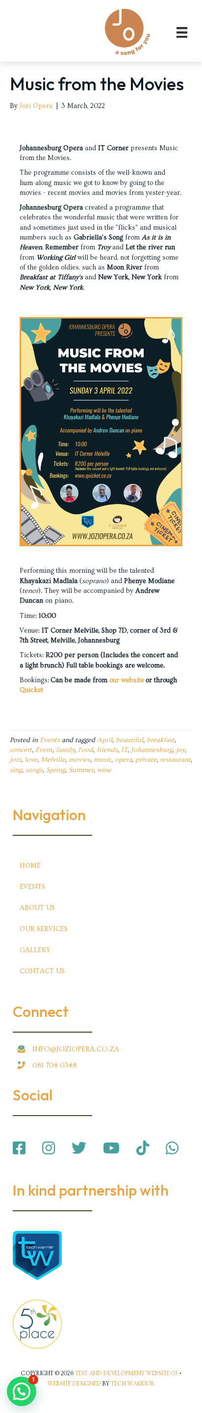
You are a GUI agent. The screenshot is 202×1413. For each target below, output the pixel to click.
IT (124, 750)
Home (30, 866)
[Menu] (182, 32)
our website (126, 680)
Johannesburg (152, 750)
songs (34, 770)
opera (123, 760)
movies (79, 760)
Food (85, 750)
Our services (44, 929)
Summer (81, 770)
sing (16, 770)
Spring (55, 770)
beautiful (129, 740)
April (104, 740)
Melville (53, 760)
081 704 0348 (54, 1065)
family (65, 750)
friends (107, 750)
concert (21, 750)
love (31, 760)
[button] (21, 1391)
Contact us (42, 971)
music (102, 760)
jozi (15, 760)
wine (104, 770)
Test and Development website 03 (126, 1373)
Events (50, 740)
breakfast (161, 740)
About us (37, 908)
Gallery (35, 950)
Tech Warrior (132, 1384)
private (145, 760)
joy (180, 750)
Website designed (74, 1384)
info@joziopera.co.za (75, 1049)
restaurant (175, 760)
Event (43, 750)
